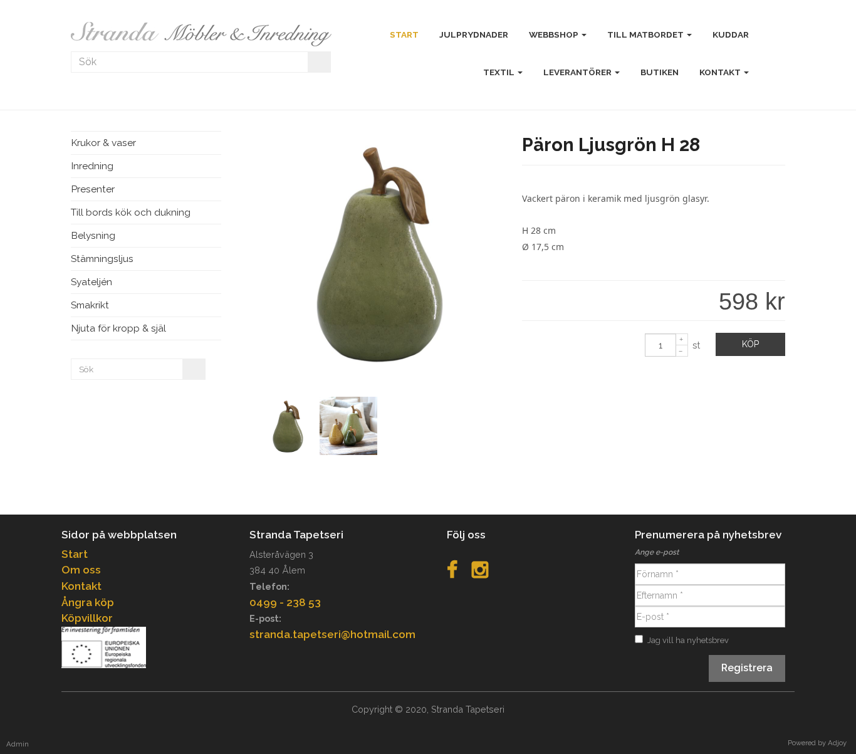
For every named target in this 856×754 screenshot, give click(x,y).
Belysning (93, 235)
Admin (17, 744)
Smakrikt (90, 305)
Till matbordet (646, 34)
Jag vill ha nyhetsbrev (688, 640)
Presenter (93, 189)
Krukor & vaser (103, 143)
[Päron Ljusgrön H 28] (380, 369)
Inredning (92, 166)
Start (74, 554)
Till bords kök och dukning (131, 212)
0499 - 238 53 (285, 602)
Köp (750, 344)
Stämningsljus (102, 258)
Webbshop (554, 34)
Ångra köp (87, 602)
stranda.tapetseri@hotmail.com (332, 634)
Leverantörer (578, 72)
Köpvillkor (87, 618)
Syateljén (91, 282)
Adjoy (837, 742)
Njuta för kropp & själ (118, 328)
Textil (499, 72)
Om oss (81, 569)
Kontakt (721, 72)
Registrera (747, 668)
